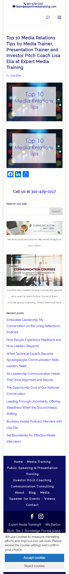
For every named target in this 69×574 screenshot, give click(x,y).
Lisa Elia (16, 75)
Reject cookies (34, 566)
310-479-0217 (35, 3)
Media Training (39, 461)
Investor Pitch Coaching (32, 480)
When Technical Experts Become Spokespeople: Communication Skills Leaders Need (33, 360)
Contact (32, 504)
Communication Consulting (32, 486)
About (20, 492)
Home (18, 461)
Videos (49, 498)
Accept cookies (34, 558)
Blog (32, 492)
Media (45, 492)
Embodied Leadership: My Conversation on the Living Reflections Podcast (33, 326)
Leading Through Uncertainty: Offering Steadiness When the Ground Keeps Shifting (33, 408)
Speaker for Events (25, 498)
